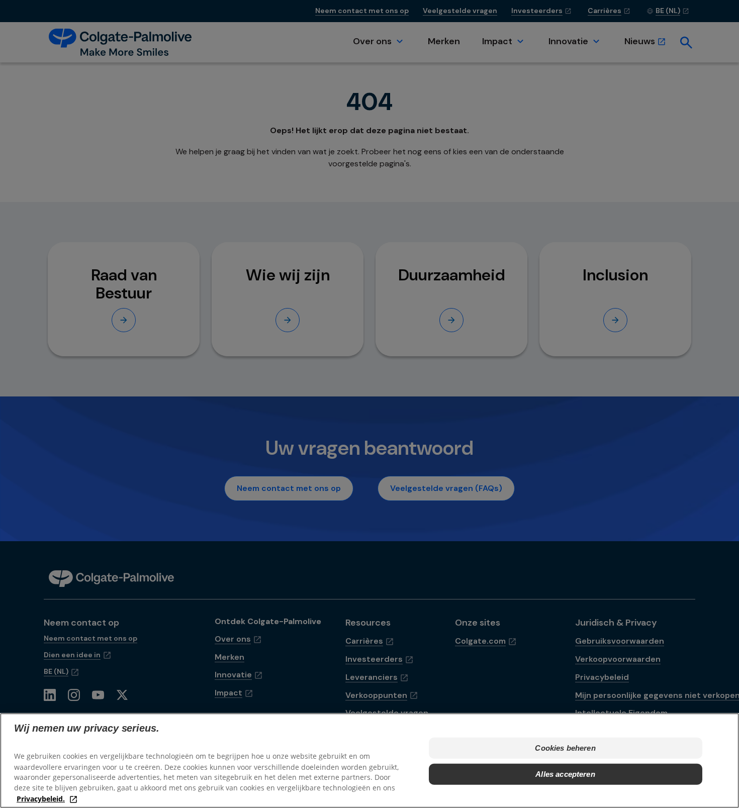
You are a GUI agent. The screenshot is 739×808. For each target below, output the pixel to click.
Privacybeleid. (41, 798)
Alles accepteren (565, 774)
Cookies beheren (565, 748)
